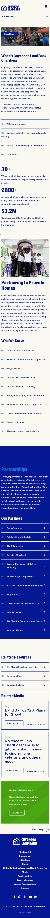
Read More (12, 723)
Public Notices (25, 876)
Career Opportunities (25, 884)
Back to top (38, 829)
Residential (25, 852)
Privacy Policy (25, 912)
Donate (15, 812)
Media (25, 872)
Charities (25, 860)
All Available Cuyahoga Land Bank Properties (25, 868)
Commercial (25, 856)
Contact (25, 888)
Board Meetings (25, 880)
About (25, 864)
